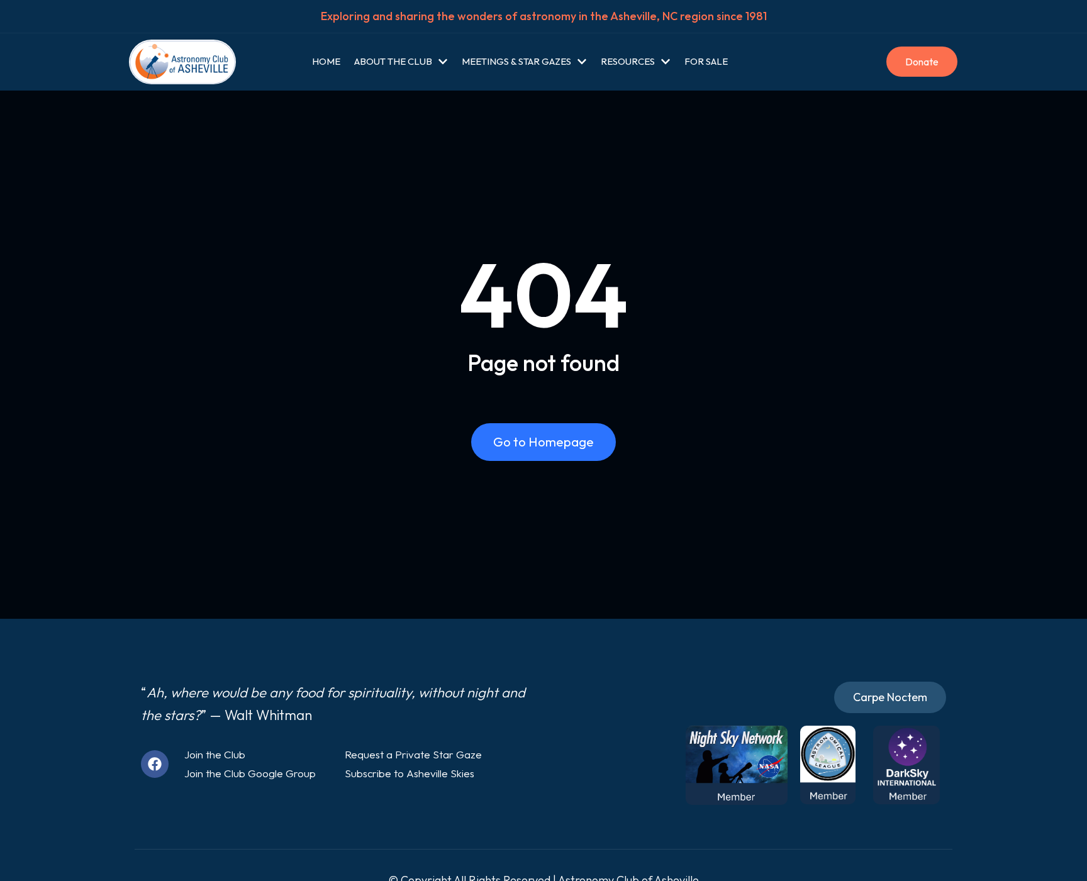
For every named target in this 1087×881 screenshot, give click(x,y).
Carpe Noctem (890, 697)
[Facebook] (155, 764)
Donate (922, 61)
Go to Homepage (543, 442)
